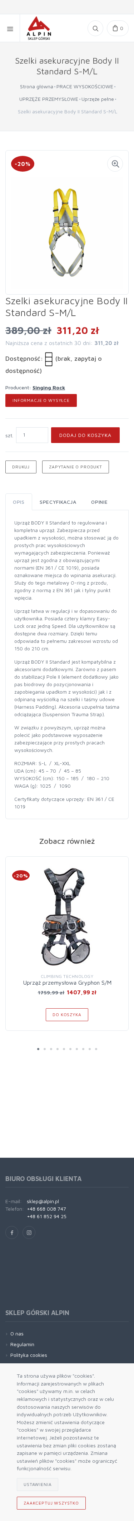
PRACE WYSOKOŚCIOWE (84, 86)
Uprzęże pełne (97, 99)
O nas (17, 1333)
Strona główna (36, 86)
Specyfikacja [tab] (58, 502)
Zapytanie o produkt (75, 466)
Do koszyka (67, 1014)
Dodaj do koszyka (85, 435)
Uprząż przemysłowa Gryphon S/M (67, 982)
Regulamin (22, 1344)
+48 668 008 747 (46, 1209)
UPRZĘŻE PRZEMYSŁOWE (48, 99)
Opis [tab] (19, 502)
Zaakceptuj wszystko (51, 1503)
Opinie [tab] (99, 502)
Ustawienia (37, 1484)
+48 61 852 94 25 (46, 1216)
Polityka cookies (28, 1355)
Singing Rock (49, 387)
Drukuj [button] (21, 466)
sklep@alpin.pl (43, 1201)
